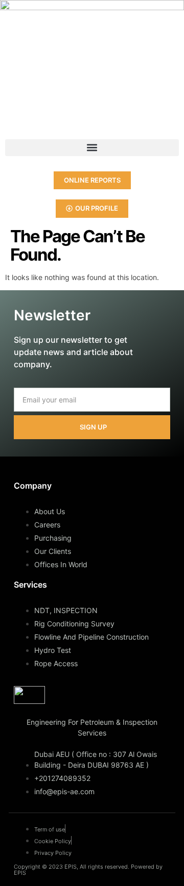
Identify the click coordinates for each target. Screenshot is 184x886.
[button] (92, 147)
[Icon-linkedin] (13, 119)
